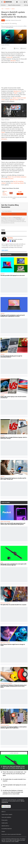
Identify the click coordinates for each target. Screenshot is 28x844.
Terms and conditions (6, 817)
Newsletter (24, 48)
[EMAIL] (15, 241)
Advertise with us (5, 825)
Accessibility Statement (7, 828)
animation (4, 139)
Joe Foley (8, 20)
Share (4, 48)
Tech (2, 8)
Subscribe (21, 1)
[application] (14, 150)
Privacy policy (4, 820)
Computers (7, 8)
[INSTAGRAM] (8, 241)
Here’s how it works (9, 27)
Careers (3, 831)
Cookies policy (5, 823)
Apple (15, 93)
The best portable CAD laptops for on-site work (14, 785)
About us (3, 811)
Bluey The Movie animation (14, 5)
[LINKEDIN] (11, 241)
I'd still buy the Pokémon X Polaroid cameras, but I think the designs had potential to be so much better (13, 792)
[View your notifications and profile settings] (17, 2)
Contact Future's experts (7, 814)
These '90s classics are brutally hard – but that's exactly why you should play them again (14, 773)
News (3, 20)
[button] (26, 2)
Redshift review (14, 99)
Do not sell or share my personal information (11, 834)
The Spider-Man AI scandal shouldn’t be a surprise (14, 780)
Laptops (13, 8)
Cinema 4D (9, 57)
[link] (5, 193)
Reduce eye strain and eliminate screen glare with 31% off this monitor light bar (14, 767)
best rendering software (17, 183)
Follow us (17, 48)
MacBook (13, 60)
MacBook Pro (17, 91)
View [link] (20, 194)
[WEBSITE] (13, 241)
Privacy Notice (18, 219)
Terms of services (16, 217)
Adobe (3, 132)
